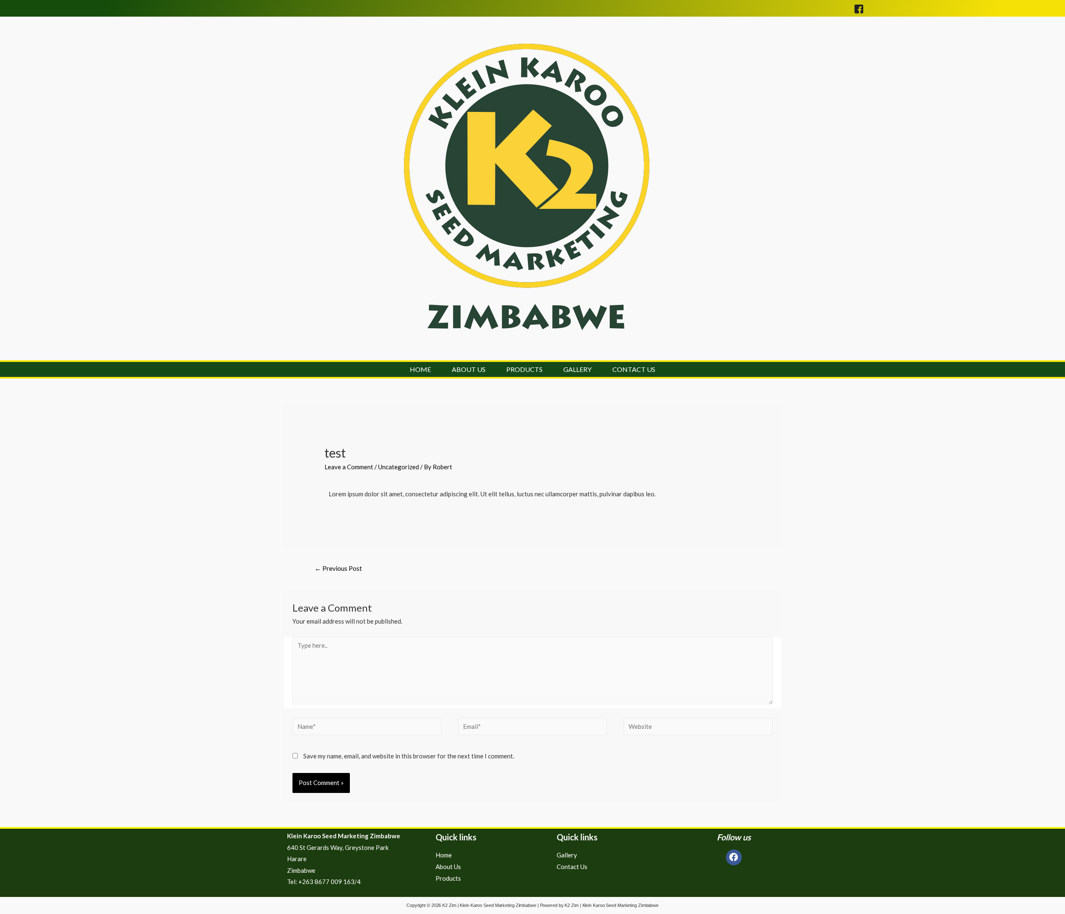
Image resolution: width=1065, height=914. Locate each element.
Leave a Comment (348, 467)
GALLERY (577, 369)
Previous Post (338, 568)
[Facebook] (734, 857)
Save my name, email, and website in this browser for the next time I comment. (408, 756)
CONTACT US (633, 369)
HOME (420, 369)
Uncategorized (398, 467)
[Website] (698, 727)
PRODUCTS (524, 369)
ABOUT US (468, 369)
